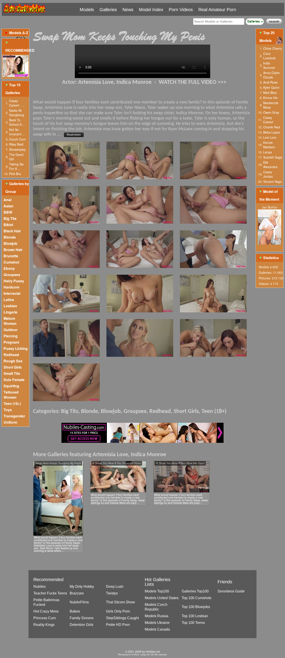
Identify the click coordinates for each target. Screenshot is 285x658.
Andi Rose (270, 82)
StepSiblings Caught (122, 618)
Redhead (11, 354)
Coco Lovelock (269, 55)
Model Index (151, 9)
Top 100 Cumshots (196, 598)
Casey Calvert (268, 119)
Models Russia (156, 616)
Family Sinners (82, 618)
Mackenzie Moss (270, 105)
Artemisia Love (96, 82)
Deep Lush (114, 586)
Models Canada (157, 629)
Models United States (162, 598)
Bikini (8, 224)
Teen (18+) (12, 403)
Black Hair (12, 230)
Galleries (108, 9)
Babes (75, 611)
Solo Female (14, 379)
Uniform (10, 422)
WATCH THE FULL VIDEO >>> (192, 82)
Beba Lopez (271, 132)
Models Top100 (157, 591)
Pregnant (11, 342)
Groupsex (12, 274)
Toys (8, 409)
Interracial (12, 293)
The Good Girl (16, 156)
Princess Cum (44, 618)
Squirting (11, 385)
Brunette (11, 255)
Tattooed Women (11, 395)
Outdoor (11, 329)
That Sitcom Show (120, 602)
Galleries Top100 (195, 591)
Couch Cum (17, 139)
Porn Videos (181, 9)
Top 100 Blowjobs (196, 607)
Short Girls (13, 367)
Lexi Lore (269, 137)
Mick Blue (270, 92)
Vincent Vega (272, 181)
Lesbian (10, 305)
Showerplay (17, 149)
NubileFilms (79, 602)
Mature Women (10, 321)
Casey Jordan (268, 174)
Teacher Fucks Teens (50, 593)
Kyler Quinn (271, 87)
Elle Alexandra (270, 164)
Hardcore (11, 287)
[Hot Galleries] (24, 14)
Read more (74, 134)
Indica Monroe (134, 82)
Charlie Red (271, 127)
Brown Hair (13, 249)
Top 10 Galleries (12, 88)
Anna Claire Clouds (271, 74)
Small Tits (12, 373)
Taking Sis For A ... (16, 166)
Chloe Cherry (272, 48)
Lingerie (10, 312)
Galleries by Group (17, 187)
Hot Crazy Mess (46, 611)
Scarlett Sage (272, 157)
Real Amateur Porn (217, 9)
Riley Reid (16, 144)
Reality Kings (44, 625)
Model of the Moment (269, 195)
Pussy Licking (16, 348)
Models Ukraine (157, 623)
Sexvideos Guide (231, 591)
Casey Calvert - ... (17, 103)
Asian (8, 205)
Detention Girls (81, 625)
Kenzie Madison (269, 144)
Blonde (10, 237)
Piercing (11, 335)
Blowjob (10, 243)
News (127, 9)
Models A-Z (18, 32)
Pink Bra (15, 173)
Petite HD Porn (118, 625)
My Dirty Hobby (82, 586)
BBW (8, 212)
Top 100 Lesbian (195, 616)
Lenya (267, 152)
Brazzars (77, 593)
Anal (7, 199)
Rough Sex (13, 360)
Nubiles (39, 586)
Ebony (9, 268)
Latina (9, 299)
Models (87, 9)
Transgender (14, 416)
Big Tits (10, 218)
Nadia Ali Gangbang (16, 112)
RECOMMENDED (17, 50)
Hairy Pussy (14, 280)
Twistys (112, 593)
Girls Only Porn (118, 611)
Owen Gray (271, 112)
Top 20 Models (267, 36)
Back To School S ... (17, 122)
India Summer (269, 65)
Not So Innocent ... (17, 131)
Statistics (271, 257)
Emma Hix (270, 97)
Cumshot (11, 262)
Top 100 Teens (193, 623)
